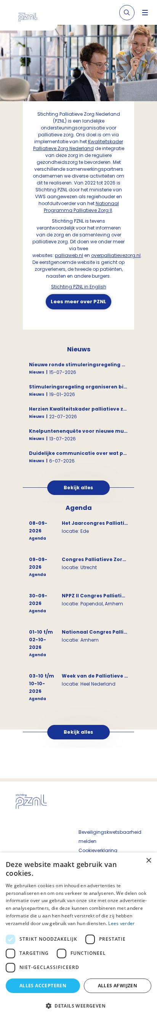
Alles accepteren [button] (42, 985)
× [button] (148, 861)
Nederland (81, 148)
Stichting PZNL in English (78, 286)
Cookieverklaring (97, 850)
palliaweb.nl (69, 255)
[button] (78, 1005)
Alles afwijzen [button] (118, 985)
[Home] (31, 18)
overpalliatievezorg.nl (116, 255)
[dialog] (78, 935)
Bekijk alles (78, 487)
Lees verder (121, 923)
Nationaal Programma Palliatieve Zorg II (81, 207)
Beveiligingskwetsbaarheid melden (109, 836)
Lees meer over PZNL (78, 301)
